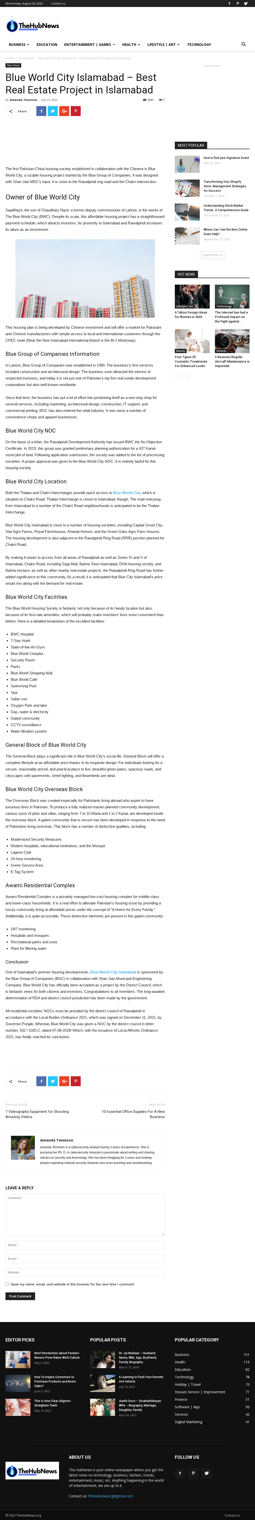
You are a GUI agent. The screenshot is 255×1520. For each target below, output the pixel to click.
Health (129, 44)
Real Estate (26, 58)
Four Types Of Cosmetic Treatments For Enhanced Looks (191, 361)
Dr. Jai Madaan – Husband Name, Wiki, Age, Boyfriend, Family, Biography (138, 1357)
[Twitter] (246, 3)
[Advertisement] (159, 25)
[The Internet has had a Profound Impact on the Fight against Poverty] (232, 297)
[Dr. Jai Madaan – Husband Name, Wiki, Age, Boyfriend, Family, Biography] (102, 1359)
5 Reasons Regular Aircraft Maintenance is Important (232, 361)
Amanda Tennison (23, 100)
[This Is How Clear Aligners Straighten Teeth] (17, 1407)
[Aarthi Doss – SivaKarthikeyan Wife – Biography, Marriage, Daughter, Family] (102, 1407)
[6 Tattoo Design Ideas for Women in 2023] (192, 297)
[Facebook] (229, 3)
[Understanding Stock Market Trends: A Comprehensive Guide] (187, 212)
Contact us (58, 3)
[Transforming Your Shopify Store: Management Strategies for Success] (187, 188)
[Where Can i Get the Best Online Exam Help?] (187, 236)
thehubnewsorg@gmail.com (110, 1496)
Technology (199, 44)
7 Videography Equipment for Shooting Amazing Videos (37, 1114)
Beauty (180, 351)
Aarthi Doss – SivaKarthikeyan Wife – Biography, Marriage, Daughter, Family (140, 1405)
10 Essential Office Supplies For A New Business (133, 1114)
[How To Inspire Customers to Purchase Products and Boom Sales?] (17, 1383)
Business (17, 44)
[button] (244, 45)
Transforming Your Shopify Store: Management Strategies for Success (225, 186)
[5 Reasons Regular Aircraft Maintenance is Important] (232, 341)
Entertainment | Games (87, 44)
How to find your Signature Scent (226, 158)
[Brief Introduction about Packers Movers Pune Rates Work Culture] (17, 1359)
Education (47, 44)
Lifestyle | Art (161, 44)
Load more (210, 255)
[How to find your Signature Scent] (187, 164)
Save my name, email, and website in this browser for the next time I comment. (73, 1284)
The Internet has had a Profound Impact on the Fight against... (231, 317)
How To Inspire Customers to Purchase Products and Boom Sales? (55, 1381)
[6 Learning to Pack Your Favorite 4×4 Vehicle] (102, 1383)
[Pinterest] (237, 3)
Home (9, 58)
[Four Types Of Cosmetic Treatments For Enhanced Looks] (192, 341)
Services (221, 351)
